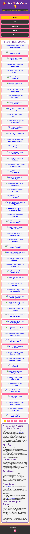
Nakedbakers (15, 47)
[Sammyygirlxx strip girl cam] (15, 402)
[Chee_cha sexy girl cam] (15, 408)
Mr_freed (15, 191)
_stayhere (15, 285)
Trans (15, 35)
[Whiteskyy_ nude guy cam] (15, 258)
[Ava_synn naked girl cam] (15, 83)
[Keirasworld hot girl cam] (15, 58)
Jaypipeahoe (15, 185)
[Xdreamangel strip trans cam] (15, 415)
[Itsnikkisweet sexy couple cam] (15, 315)
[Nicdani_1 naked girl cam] (15, 70)
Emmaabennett (15, 329)
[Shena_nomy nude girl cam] (15, 52)
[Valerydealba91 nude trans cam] (15, 390)
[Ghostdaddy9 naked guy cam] (15, 302)
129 (21, 421)
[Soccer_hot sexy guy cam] (15, 177)
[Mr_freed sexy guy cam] (15, 189)
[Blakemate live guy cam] (15, 227)
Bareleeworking (15, 210)
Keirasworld (15, 60)
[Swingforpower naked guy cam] (15, 333)
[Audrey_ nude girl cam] (15, 146)
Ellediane (15, 398)
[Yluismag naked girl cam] (15, 308)
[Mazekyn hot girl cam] (15, 365)
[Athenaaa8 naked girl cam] (15, 89)
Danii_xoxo (15, 216)
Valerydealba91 (15, 391)
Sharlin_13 (15, 379)
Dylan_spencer (15, 298)
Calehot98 (15, 122)
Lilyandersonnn (15, 360)
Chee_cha (15, 410)
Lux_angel (15, 373)
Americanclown (15, 254)
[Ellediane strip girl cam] (15, 396)
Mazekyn (15, 366)
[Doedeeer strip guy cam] (15, 239)
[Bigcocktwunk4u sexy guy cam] (15, 164)
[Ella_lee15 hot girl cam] (15, 127)
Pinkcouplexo (15, 341)
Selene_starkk (15, 354)
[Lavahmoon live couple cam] (15, 133)
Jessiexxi (15, 385)
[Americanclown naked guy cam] (15, 252)
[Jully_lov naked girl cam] (15, 114)
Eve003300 (15, 66)
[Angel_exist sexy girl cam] (15, 271)
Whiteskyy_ (15, 260)
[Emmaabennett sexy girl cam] (15, 327)
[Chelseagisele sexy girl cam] (15, 108)
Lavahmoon (15, 135)
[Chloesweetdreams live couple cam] (15, 139)
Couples (15, 26)
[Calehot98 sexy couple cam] (15, 121)
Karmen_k (15, 266)
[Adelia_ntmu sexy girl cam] (15, 277)
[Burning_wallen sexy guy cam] (15, 202)
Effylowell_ (15, 103)
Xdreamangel (15, 416)
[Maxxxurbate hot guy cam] (15, 233)
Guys (15, 30)
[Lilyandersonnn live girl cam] (15, 358)
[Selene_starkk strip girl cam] (15, 352)
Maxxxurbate (15, 235)
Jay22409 (15, 197)
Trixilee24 (15, 160)
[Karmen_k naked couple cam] (15, 264)
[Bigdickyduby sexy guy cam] (15, 221)
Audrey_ (15, 147)
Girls (15, 22)
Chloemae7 (15, 78)
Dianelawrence (15, 291)
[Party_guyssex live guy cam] (15, 321)
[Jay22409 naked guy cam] (15, 196)
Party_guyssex (15, 323)
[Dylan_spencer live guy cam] (15, 296)
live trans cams (11, 498)
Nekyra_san (15, 154)
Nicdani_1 (15, 72)
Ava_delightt (15, 97)
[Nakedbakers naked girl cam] (15, 45)
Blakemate (15, 229)
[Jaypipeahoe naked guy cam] (15, 183)
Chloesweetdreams (15, 141)
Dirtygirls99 (15, 172)
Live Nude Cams (20, 432)
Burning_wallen (15, 204)
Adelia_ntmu (15, 279)
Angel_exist (15, 272)
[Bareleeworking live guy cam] (15, 208)
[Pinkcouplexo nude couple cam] (15, 340)
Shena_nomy (15, 53)
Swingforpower (15, 335)
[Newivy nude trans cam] (15, 346)
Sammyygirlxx (15, 404)
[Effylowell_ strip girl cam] (15, 102)
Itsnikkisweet (15, 316)
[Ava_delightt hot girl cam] (15, 95)
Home (15, 17)
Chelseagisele (15, 110)
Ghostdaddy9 (15, 304)
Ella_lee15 (15, 129)
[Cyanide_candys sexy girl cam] (15, 246)
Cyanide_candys (15, 247)
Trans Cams (8, 486)
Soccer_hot (15, 179)
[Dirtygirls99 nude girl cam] (15, 171)
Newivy (15, 348)
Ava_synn (15, 85)
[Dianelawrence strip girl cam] (15, 289)
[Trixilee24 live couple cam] (15, 158)
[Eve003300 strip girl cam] (15, 64)
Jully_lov (15, 116)
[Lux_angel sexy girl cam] (15, 371)
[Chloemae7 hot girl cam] (15, 77)
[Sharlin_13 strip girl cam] (15, 377)
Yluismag (15, 310)
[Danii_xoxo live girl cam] (15, 214)
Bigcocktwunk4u (15, 166)
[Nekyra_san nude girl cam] (15, 152)
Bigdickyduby (15, 222)
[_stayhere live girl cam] (15, 283)
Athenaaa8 (15, 91)
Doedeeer (15, 241)
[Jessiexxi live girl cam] (15, 383)
